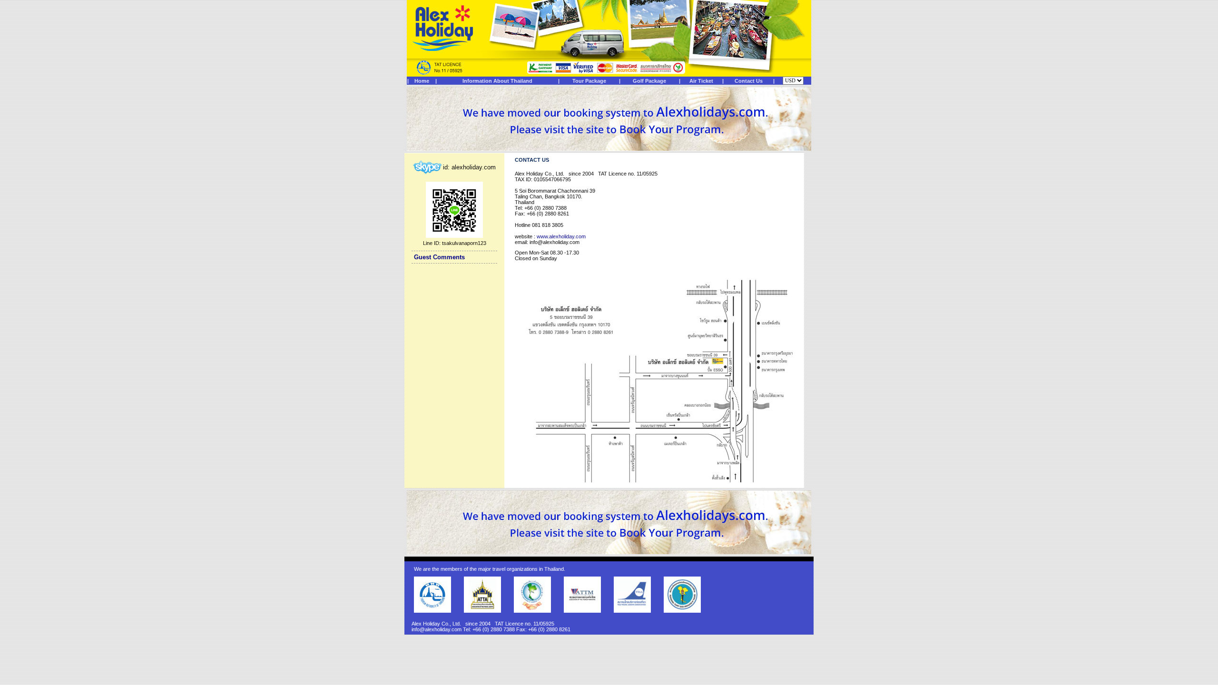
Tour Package (589, 81)
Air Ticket (701, 81)
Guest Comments (439, 257)
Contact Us (749, 81)
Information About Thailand (497, 81)
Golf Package (649, 81)
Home (421, 81)
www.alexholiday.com (561, 236)
